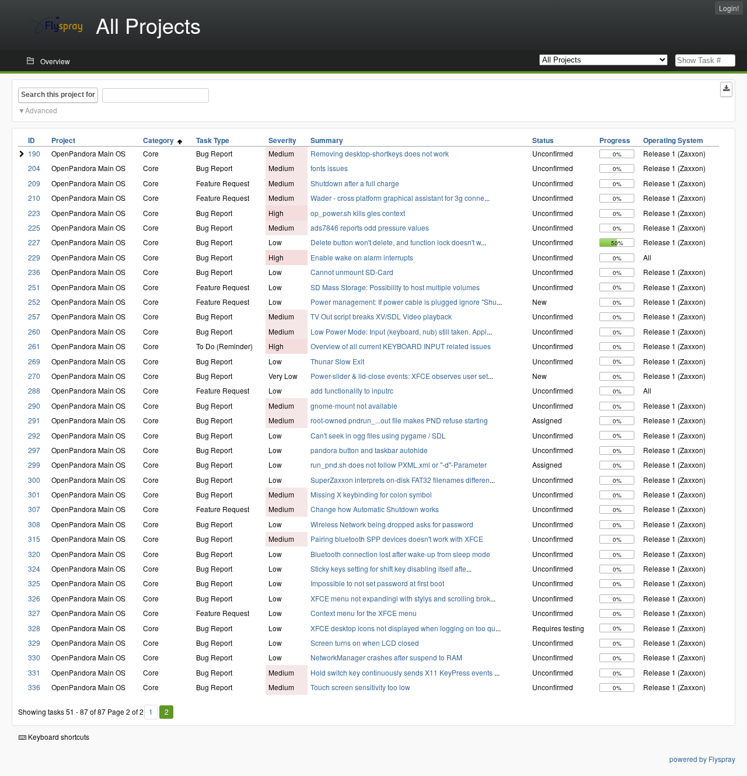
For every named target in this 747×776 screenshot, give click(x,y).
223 (34, 213)
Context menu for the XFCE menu (363, 613)
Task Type (212, 140)
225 (34, 227)
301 (34, 494)
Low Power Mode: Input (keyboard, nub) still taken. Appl (398, 331)
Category (160, 140)
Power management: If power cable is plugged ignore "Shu (403, 302)
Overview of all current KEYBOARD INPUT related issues (400, 346)
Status (543, 140)
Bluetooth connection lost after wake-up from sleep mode (400, 554)
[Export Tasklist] (726, 89)
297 (34, 450)
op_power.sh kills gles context (357, 213)
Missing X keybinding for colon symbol (371, 494)
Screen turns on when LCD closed (364, 643)
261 (34, 346)
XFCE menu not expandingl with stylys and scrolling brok (400, 598)
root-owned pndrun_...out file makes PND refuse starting (399, 420)
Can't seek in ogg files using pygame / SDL (378, 435)
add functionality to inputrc (351, 390)
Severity (282, 140)
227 (34, 242)
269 (34, 361)
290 (34, 405)
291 (34, 420)
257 (34, 316)
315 (34, 539)
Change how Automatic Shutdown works (374, 509)
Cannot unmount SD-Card (351, 272)
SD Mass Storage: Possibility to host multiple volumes (395, 287)
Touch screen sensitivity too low (360, 687)
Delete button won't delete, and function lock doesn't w (395, 242)
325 (34, 583)
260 (34, 331)
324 (34, 568)
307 (34, 509)
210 (34, 198)
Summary (326, 140)
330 (34, 657)
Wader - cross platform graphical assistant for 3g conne (397, 198)
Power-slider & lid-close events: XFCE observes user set (399, 376)
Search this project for (58, 95)
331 (34, 672)
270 (34, 376)
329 (34, 643)
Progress (614, 140)
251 (34, 287)
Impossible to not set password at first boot (377, 583)
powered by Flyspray (702, 759)
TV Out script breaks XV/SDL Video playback (381, 316)
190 (34, 153)
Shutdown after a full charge (354, 183)
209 (34, 183)
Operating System (673, 140)
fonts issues (329, 168)
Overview (55, 61)
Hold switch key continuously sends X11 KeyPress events (402, 672)
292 (34, 435)
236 (34, 272)
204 (34, 168)
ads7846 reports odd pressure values (369, 227)
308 (34, 524)
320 (34, 554)
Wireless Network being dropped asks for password (391, 524)
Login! (729, 8)
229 (34, 257)
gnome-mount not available (353, 405)
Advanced (41, 110)
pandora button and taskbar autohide (369, 450)
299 (34, 464)
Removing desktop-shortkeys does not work (379, 153)
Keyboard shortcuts (57, 737)
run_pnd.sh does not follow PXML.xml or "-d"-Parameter (398, 464)
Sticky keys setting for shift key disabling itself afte (388, 568)
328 (34, 628)
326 (34, 598)
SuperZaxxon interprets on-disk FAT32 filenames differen (400, 480)
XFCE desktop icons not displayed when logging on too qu (402, 628)
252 (34, 302)
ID (31, 140)
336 (34, 687)
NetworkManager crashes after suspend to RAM (386, 657)
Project (63, 140)
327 (34, 613)
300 (34, 480)
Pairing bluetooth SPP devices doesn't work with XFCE (396, 539)
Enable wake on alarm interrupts (361, 257)
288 (34, 390)
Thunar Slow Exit (337, 361)
